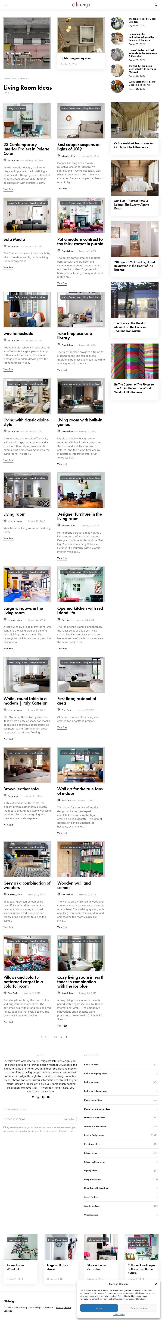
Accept (99, 1308)
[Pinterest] (33, 1097)
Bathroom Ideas (91, 1064)
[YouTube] (48, 1097)
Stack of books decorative (96, 1267)
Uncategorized (91, 1214)
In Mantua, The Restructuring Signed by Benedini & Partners (141, 37)
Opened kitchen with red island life (80, 610)
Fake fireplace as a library (74, 336)
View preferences (138, 1308)
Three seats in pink (19, 53)
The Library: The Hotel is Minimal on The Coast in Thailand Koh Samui (130, 327)
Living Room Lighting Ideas (96, 1188)
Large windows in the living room (23, 610)
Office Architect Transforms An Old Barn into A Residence (134, 145)
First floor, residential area (76, 701)
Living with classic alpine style (26, 422)
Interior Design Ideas (71, 108)
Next (62, 1037)
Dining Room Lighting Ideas (97, 1108)
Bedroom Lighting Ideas (95, 1091)
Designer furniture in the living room (79, 516)
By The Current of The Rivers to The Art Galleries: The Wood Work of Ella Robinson (134, 388)
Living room (14, 514)
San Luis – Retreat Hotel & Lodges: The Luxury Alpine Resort (131, 204)
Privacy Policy (63, 1307)
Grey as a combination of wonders (26, 885)
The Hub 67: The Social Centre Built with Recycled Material (142, 68)
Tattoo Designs (91, 1197)
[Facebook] (43, 1097)
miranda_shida (68, 156)
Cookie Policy (119, 1314)
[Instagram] (38, 1097)
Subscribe (69, 1119)
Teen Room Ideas (92, 1205)
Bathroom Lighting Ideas (95, 1073)
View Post (8, 189)
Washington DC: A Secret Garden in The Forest (142, 83)
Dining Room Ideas (93, 1099)
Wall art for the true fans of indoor (80, 791)
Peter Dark (66, 619)
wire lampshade (18, 333)
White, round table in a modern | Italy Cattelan (25, 701)
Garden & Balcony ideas (95, 1126)
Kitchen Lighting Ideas (94, 1161)
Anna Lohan (16, 60)
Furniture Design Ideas (94, 1117)
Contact (7, 1310)
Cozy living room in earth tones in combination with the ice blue (80, 981)
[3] (117, 54)
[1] (117, 23)
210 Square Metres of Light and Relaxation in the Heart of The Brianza (134, 266)
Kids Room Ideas (92, 1144)
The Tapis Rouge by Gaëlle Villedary (142, 20)
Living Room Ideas (16, 108)
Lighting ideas (90, 1170)
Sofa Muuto (14, 239)
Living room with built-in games (79, 422)
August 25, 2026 (137, 75)
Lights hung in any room (76, 58)
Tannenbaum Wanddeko (15, 1267)
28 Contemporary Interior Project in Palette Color (26, 149)
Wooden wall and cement (74, 885)
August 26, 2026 (137, 44)
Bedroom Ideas (91, 1082)
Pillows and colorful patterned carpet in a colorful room (23, 981)
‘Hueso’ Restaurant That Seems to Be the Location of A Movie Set (143, 53)
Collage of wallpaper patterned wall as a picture (141, 1269)
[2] (117, 38)
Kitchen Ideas (90, 1152)
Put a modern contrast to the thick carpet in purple (80, 241)
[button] (155, 1284)
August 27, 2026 (137, 25)
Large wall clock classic (57, 1267)
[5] (117, 86)
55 (55, 1037)
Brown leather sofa (21, 789)
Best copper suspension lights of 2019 (78, 147)
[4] (117, 70)
